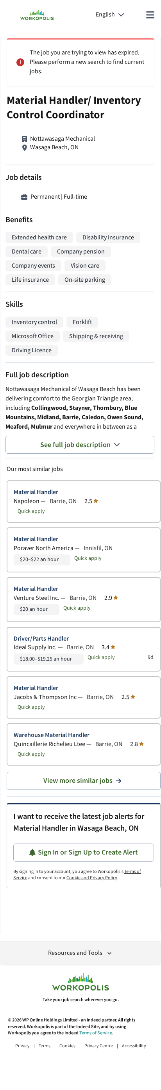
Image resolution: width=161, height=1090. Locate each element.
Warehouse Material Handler (51, 735)
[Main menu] (150, 15)
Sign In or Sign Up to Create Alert (88, 852)
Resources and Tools (75, 953)
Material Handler (36, 492)
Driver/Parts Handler (41, 639)
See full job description (75, 444)
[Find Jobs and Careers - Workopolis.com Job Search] (37, 15)
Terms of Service (95, 1033)
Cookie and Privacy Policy (91, 878)
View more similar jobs (78, 780)
